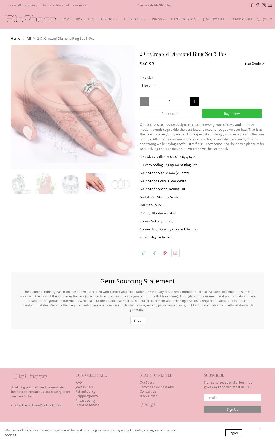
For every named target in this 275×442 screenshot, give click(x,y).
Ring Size (147, 78)
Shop (137, 320)
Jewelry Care (214, 19)
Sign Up (232, 409)
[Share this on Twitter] (144, 253)
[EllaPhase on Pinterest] (258, 5)
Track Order (242, 19)
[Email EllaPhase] (270, 5)
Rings (157, 19)
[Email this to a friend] (175, 253)
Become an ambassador (157, 387)
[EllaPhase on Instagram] (264, 5)
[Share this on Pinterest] (165, 253)
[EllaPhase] (30, 19)
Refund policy (85, 392)
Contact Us (148, 392)
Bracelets (85, 19)
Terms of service (87, 405)
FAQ (78, 383)
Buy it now (232, 113)
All (29, 38)
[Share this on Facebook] (154, 253)
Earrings (107, 19)
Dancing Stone (184, 19)
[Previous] (17, 107)
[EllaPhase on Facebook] (252, 5)
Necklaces (133, 19)
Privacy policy (85, 401)
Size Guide (252, 64)
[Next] (128, 107)
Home (66, 19)
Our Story (147, 383)
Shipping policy (86, 396)
